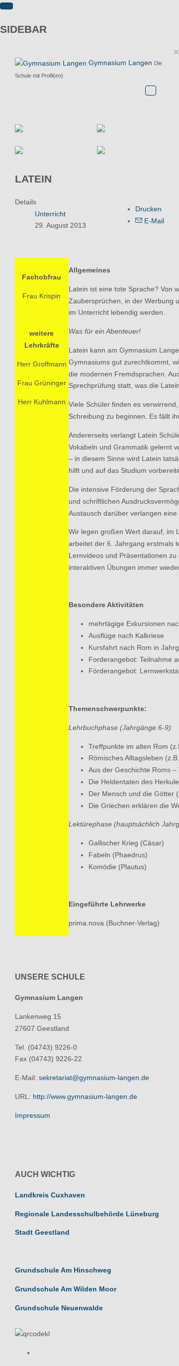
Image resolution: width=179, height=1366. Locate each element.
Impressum (32, 1115)
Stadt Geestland (42, 1232)
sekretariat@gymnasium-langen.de (94, 1078)
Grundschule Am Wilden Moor (65, 1289)
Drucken (148, 209)
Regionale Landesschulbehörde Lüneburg (87, 1214)
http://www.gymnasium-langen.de (85, 1096)
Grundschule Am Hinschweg (63, 1270)
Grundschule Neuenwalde (59, 1308)
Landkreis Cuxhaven (50, 1195)
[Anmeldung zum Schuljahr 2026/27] (130, 128)
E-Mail (153, 221)
